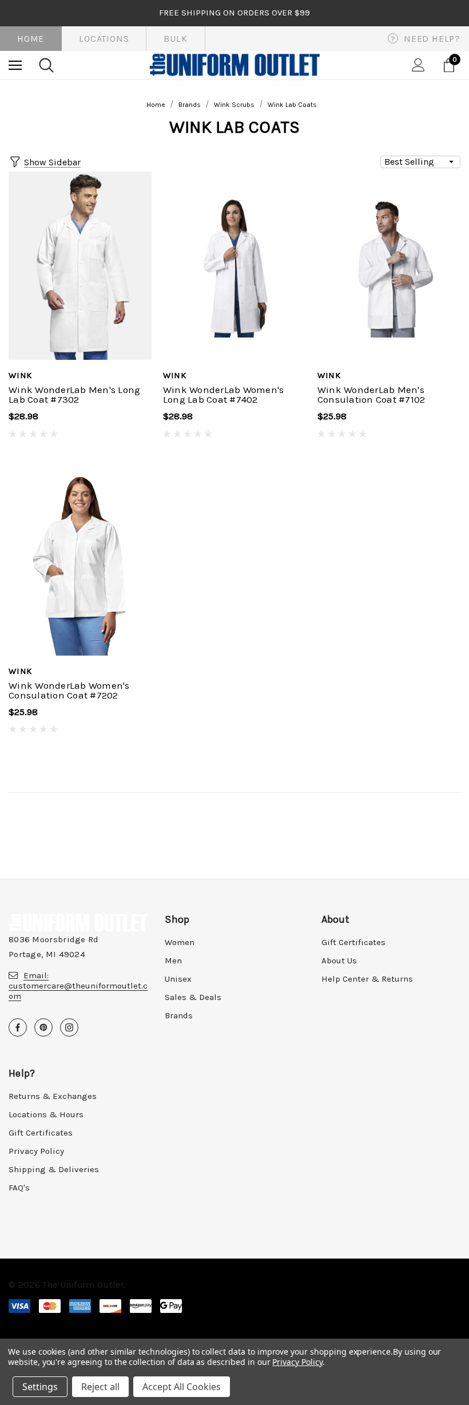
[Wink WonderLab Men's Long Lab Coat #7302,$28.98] (80, 266)
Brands (179, 1015)
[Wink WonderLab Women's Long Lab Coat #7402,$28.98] (234, 266)
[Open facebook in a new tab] (18, 1027)
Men (173, 960)
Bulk (175, 38)
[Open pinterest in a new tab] (43, 1027)
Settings (40, 1386)
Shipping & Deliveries (54, 1169)
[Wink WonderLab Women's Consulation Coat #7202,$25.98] (80, 561)
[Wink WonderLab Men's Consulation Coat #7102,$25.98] (388, 266)
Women (179, 942)
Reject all (100, 1386)
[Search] (46, 65)
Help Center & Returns (367, 979)
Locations (104, 38)
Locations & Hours (46, 1114)
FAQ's (19, 1187)
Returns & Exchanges (53, 1096)
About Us (339, 960)
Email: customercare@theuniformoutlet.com (78, 985)
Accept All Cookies (181, 1386)
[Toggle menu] (15, 65)
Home (30, 38)
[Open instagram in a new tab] (69, 1027)
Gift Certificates (353, 942)
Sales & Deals (193, 997)
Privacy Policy (36, 1151)
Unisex (178, 979)
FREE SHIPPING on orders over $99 (234, 12)
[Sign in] (418, 65)
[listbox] (420, 162)
